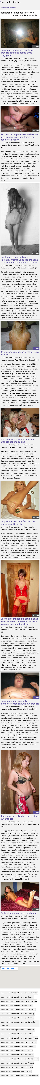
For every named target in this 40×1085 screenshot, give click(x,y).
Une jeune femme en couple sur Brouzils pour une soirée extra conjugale (17, 53)
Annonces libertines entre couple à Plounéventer (19, 1059)
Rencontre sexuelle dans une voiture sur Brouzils (20, 817)
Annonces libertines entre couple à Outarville (18, 1009)
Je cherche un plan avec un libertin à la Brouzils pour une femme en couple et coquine (19, 137)
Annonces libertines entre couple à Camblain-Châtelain (18, 1023)
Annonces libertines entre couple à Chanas (17, 997)
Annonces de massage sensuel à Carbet (16, 1071)
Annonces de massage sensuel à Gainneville (17, 1030)
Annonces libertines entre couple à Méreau (17, 1055)
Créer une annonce (9, 7)
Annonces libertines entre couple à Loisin (16, 1005)
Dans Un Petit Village (10, 2)
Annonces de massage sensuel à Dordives (17, 1067)
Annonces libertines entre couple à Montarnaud (19, 1001)
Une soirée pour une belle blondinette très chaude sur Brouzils (20, 702)
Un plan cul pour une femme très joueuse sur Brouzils (18, 522)
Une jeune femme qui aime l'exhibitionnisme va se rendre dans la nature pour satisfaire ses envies (19, 260)
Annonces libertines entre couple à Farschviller (18, 1042)
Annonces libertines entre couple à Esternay (17, 1014)
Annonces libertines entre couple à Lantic (16, 1034)
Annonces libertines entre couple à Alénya (17, 1050)
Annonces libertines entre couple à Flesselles (18, 1046)
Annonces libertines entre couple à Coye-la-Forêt (19, 1076)
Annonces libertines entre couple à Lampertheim (19, 1038)
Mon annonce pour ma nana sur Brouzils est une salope (17, 440)
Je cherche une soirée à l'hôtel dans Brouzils (20, 353)
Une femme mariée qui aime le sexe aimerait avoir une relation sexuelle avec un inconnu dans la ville (19, 621)
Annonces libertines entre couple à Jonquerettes (19, 993)
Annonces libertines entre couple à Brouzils (17, 1018)
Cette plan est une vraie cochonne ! (19, 913)
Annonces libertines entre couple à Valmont (17, 1063)
